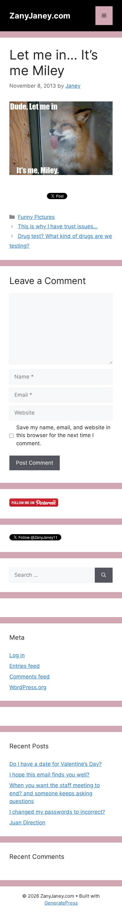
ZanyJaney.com (39, 15)
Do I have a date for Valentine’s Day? (55, 764)
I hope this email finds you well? (49, 774)
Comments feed (29, 676)
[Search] (104, 575)
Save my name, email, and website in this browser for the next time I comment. (63, 435)
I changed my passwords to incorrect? (57, 812)
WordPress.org (27, 687)
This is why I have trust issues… (58, 226)
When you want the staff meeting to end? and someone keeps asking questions (54, 793)
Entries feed (24, 666)
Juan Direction (27, 822)
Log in (17, 655)
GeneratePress (61, 903)
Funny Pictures (36, 217)
